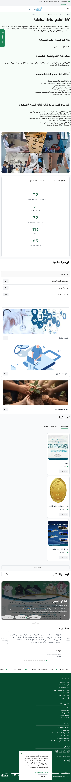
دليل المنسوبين (51, 181)
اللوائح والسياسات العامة (63, 685)
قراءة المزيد (63, 471)
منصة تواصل (65, 735)
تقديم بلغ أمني (65, 713)
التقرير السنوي (33, 181)
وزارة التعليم (66, 730)
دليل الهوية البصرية (64, 688)
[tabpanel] (35, 497)
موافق (43, 776)
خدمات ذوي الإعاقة (64, 695)
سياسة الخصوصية (65, 773)
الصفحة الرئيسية (66, 15)
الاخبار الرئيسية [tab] (64, 426)
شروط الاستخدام (55, 773)
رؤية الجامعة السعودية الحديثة (61, 690)
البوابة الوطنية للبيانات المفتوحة (61, 733)
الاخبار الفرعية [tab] (54, 426)
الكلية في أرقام (61, 181)
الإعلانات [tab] (46, 426)
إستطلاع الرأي (65, 698)
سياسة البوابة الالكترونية (41, 772)
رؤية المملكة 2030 (64, 727)
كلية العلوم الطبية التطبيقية (36, 15)
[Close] (22, 753)
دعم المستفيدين (65, 710)
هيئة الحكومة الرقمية (64, 738)
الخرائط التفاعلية (65, 693)
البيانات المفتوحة (64, 682)
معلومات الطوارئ (64, 715)
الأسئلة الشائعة (65, 718)
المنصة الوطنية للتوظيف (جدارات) (60, 741)
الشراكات (42, 181)
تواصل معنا (66, 708)
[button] (6, 281)
